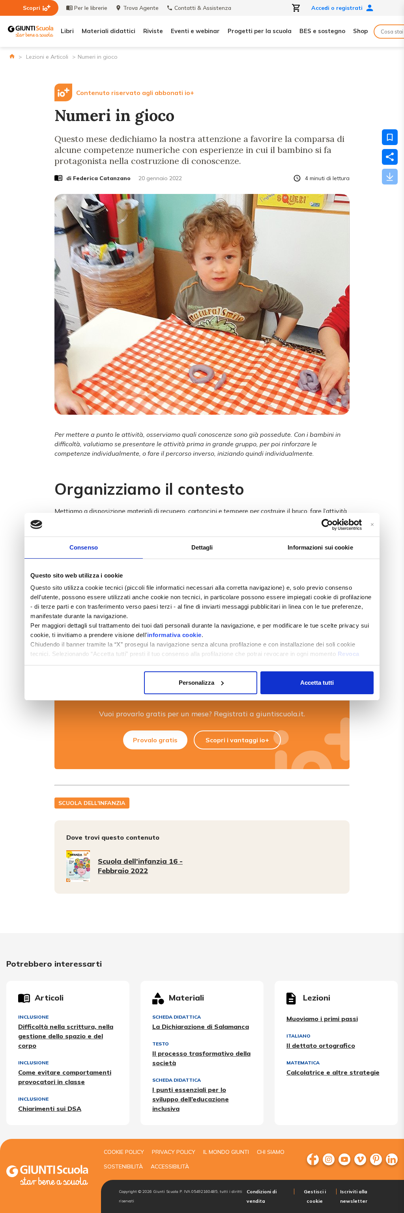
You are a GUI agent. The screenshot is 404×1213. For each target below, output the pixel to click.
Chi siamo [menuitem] (270, 1151)
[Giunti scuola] (47, 1176)
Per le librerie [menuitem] (90, 8)
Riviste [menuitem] (153, 31)
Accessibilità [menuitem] (170, 1166)
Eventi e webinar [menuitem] (195, 31)
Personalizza (196, 682)
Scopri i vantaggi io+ (237, 740)
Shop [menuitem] (360, 31)
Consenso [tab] (83, 547)
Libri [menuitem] (67, 31)
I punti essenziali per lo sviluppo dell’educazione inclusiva (190, 1099)
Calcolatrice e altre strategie (333, 1072)
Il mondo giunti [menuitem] (226, 1151)
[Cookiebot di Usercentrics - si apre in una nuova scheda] (327, 525)
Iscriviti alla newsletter (353, 1196)
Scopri (31, 7)
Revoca (348, 653)
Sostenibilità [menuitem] (123, 1166)
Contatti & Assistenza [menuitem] (202, 8)
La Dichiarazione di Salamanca (200, 1026)
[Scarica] (390, 176)
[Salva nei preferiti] (390, 137)
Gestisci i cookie (315, 1196)
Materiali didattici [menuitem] (108, 31)
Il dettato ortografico (320, 1045)
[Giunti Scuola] (30, 31)
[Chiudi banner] (372, 524)
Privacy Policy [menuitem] (173, 1151)
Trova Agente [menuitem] (141, 8)
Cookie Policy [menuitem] (124, 1151)
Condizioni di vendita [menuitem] (262, 1196)
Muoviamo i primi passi (322, 1019)
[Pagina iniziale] (12, 56)
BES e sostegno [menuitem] (322, 31)
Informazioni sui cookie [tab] (320, 547)
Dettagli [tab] (202, 547)
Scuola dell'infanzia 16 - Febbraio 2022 (140, 866)
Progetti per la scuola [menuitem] (260, 31)
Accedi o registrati (337, 7)
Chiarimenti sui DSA (49, 1108)
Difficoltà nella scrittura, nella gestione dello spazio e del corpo (65, 1036)
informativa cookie (174, 635)
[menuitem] (313, 1159)
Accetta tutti (317, 682)
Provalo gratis (155, 740)
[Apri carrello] (296, 8)
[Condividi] (390, 157)
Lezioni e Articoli (47, 56)
